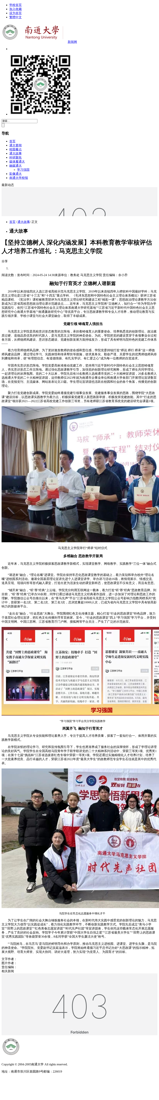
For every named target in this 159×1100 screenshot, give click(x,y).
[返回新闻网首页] (37, 1057)
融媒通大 (15, 165)
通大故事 (15, 153)
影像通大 (15, 173)
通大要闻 (15, 145)
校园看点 (15, 149)
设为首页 (15, 13)
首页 (12, 141)
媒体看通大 (17, 161)
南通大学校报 (18, 177)
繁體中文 (15, 17)
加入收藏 (15, 9)
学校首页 (15, 5)
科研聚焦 (15, 157)
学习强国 (23, 169)
